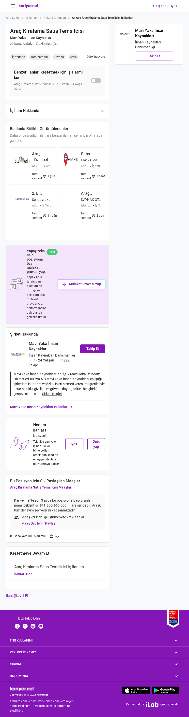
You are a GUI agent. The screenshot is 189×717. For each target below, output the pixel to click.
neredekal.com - (43, 706)
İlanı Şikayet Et (17, 596)
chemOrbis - (37, 701)
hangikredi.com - (21, 706)
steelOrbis (16, 710)
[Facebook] (17, 626)
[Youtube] (40, 626)
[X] (25, 626)
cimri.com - (53, 701)
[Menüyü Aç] (13, 6)
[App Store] (136, 690)
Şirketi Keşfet (52, 394)
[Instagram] (33, 626)
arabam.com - (19, 701)
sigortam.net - (64, 706)
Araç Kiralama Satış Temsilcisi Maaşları (41, 487)
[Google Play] (165, 690)
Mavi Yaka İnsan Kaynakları (31, 38)
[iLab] (152, 704)
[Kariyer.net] (22, 688)
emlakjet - (68, 701)
